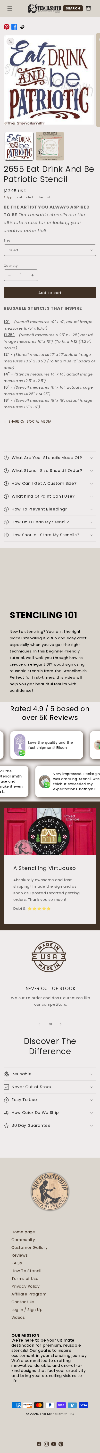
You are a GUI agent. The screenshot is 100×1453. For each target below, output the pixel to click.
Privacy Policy (25, 1286)
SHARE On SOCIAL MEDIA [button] (29, 421)
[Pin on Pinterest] (6, 28)
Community (23, 1240)
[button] (9, 8)
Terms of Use (24, 1278)
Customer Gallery (29, 1247)
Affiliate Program (28, 1294)
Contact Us (22, 1302)
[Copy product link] (22, 28)
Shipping (10, 197)
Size (7, 240)
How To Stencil (26, 1271)
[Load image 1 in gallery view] (19, 146)
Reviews (19, 1255)
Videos (18, 1317)
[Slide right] (60, 1024)
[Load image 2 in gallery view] (50, 146)
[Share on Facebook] (14, 28)
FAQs (16, 1263)
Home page (23, 1232)
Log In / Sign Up (27, 1309)
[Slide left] (39, 1024)
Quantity (10, 265)
